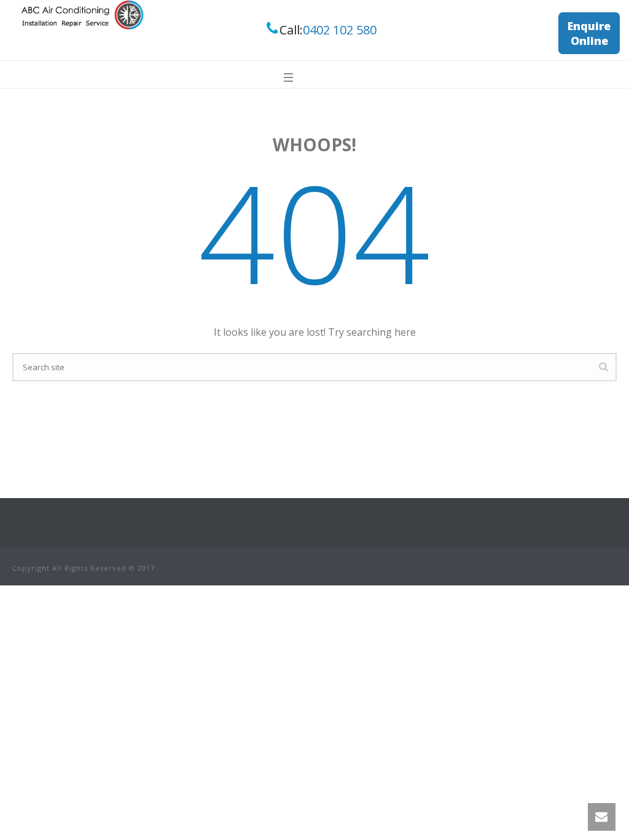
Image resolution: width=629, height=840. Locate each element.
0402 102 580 (340, 30)
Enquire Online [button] (589, 33)
